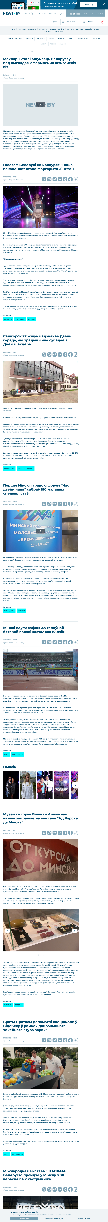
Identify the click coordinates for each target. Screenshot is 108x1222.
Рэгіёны (61, 29)
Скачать (87, 5)
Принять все (24, 1219)
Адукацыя (96, 39)
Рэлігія (52, 39)
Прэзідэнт (32, 29)
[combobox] (41, 14)
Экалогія (63, 44)
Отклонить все (84, 1219)
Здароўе (88, 29)
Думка (71, 39)
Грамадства (43, 29)
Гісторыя (29, 39)
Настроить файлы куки (54, 1219)
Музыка (31, 319)
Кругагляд (59, 31)
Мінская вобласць (25, 468)
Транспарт (41, 39)
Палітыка (11, 29)
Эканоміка (22, 29)
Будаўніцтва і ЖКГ (15, 39)
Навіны (55, 22)
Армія (43, 44)
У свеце (53, 29)
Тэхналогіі (48, 31)
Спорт (96, 29)
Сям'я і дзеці (83, 39)
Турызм (53, 44)
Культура (70, 29)
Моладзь (61, 39)
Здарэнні (79, 29)
